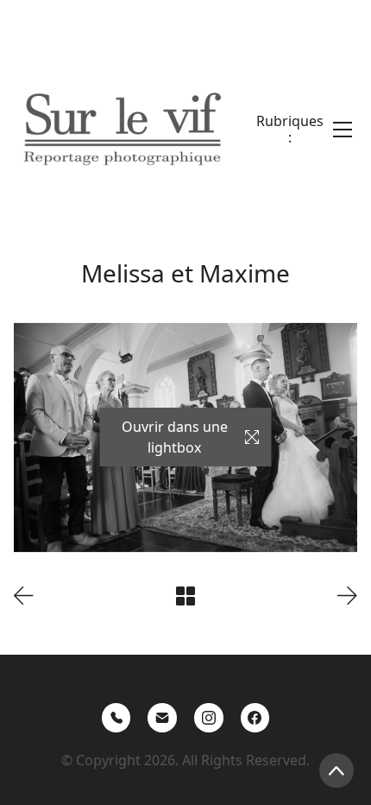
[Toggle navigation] (303, 129)
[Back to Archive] (185, 595)
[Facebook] (255, 717)
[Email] (162, 717)
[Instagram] (208, 717)
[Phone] (116, 717)
